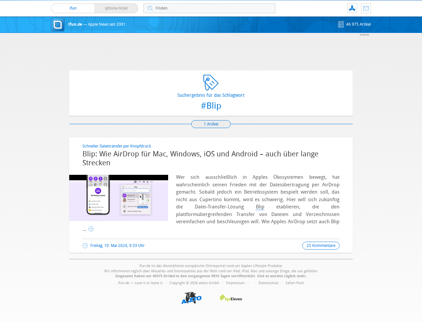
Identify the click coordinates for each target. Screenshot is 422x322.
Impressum (235, 283)
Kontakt (366, 8)
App (352, 8)
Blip (260, 207)
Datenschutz (268, 283)
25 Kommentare (321, 245)
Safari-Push (295, 283)
